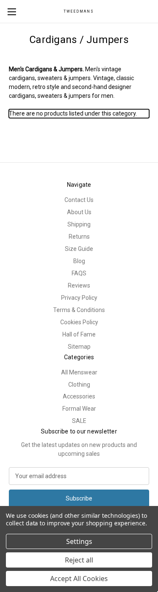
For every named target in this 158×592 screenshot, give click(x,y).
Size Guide (79, 248)
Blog (79, 261)
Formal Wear (79, 408)
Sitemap (79, 346)
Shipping (79, 224)
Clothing (79, 384)
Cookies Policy (79, 322)
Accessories (79, 396)
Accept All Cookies (79, 578)
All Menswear (79, 372)
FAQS (79, 273)
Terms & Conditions (79, 310)
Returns (79, 236)
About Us (79, 212)
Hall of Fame (79, 334)
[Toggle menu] (11, 11)
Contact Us (79, 199)
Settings (79, 541)
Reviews (79, 285)
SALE (79, 420)
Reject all (79, 560)
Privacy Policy (79, 297)
